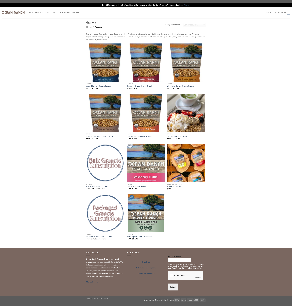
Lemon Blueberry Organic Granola (98, 86)
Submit (173, 287)
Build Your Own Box (174, 186)
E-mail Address (174, 256)
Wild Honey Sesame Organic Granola (180, 86)
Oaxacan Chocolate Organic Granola (99, 136)
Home (89, 27)
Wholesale (65, 13)
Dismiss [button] (187, 5)
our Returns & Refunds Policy (162, 300)
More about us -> (93, 282)
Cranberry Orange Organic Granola (139, 86)
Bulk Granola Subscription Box (97, 186)
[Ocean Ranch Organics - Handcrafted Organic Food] (13, 12)
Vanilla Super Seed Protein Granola (139, 237)
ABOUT (38, 13)
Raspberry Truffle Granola (136, 186)
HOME (30, 13)
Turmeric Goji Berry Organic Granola (140, 136)
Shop (47, 13)
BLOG (55, 13)
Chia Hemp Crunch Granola (177, 136)
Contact (76, 13)
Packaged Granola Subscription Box (99, 237)
